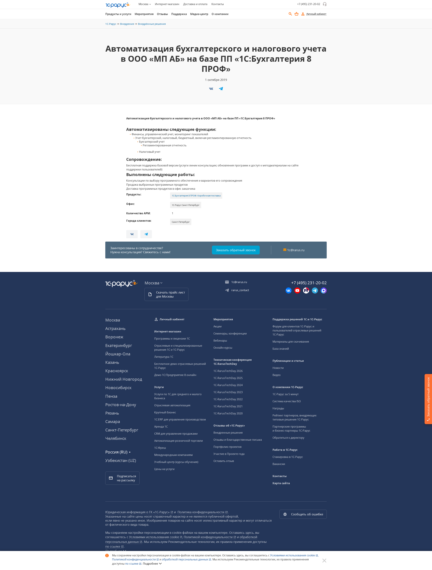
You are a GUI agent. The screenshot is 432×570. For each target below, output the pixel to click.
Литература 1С (163, 357)
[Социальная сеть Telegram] (315, 290)
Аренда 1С (161, 426)
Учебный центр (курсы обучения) (176, 462)
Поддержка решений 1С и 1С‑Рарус (297, 319)
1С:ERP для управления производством (180, 419)
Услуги (159, 387)
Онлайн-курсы (222, 347)
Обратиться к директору (288, 438)
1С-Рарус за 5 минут (286, 394)
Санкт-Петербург (121, 430)
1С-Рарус (110, 23)
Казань (112, 362)
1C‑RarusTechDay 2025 (228, 378)
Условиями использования (294, 555)
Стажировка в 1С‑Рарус (288, 457)
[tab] (118, 14)
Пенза (111, 396)
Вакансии (279, 464)
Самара (112, 421)
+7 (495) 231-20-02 (308, 4)
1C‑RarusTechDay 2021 (228, 406)
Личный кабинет (172, 319)
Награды (278, 408)
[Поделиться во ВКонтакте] (211, 90)
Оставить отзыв (223, 461)
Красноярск (116, 370)
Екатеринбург (118, 345)
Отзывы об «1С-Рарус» (229, 425)
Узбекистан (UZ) (120, 460)
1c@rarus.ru (295, 250)
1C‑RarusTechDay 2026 (228, 371)
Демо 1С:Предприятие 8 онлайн (175, 375)
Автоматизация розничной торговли (178, 441)
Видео (277, 375)
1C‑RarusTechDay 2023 (228, 392)
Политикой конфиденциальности (134, 559)
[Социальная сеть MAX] (324, 290)
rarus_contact (240, 290)
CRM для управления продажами (176, 433)
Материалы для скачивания (291, 341)
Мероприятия (144, 14)
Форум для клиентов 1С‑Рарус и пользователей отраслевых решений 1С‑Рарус (297, 330)
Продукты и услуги (118, 14)
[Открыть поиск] (290, 14)
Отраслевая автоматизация (172, 405)
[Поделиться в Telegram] (220, 90)
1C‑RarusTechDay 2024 (228, 385)
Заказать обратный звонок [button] (236, 250)
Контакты (217, 4)
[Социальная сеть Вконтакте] (289, 290)
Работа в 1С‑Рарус (285, 450)
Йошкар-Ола (117, 354)
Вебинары (220, 340)
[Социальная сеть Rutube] (306, 290)
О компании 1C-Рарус (288, 387)
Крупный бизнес (165, 412)
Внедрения (127, 23)
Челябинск (115, 438)
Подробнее (150, 563)
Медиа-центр (199, 14)
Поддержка (179, 14)
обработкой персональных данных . (187, 559)
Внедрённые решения (152, 23)
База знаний (281, 348)
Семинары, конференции (230, 333)
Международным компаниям (173, 455)
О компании (220, 14)
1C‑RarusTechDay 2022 (228, 399)
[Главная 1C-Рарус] (118, 5)
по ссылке (113, 546)
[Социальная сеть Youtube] (297, 290)
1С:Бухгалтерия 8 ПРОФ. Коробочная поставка (196, 195)
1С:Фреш (160, 448)
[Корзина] (296, 14)
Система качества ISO (287, 401)
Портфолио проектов (227, 447)
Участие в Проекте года (229, 454)
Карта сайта (281, 483)
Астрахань (115, 328)
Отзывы (162, 14)
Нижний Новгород (123, 379)
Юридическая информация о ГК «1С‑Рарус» (137, 512)
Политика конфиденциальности (201, 512)
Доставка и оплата (195, 4)
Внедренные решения (228, 432)
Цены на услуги (164, 469)
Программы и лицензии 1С (172, 338)
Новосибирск (118, 387)
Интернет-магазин (167, 4)
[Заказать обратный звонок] (325, 4)
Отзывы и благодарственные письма (237, 440)
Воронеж (114, 337)
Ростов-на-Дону (120, 404)
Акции (217, 326)
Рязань (112, 413)
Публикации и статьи (288, 361)
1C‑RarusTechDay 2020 (228, 413)
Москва (112, 320)
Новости (278, 368)
